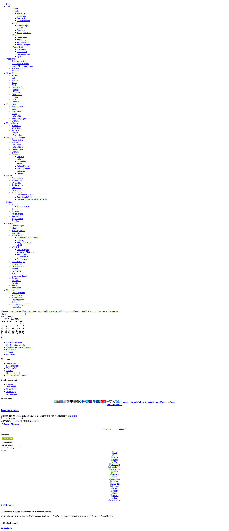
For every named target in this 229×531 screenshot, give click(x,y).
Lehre (14, 114)
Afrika (14, 85)
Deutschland (17, 94)
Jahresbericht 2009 (25, 197)
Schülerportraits (18, 230)
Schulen (15, 142)
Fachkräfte (16, 154)
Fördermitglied (23, 249)
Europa (15, 97)
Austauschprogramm (20, 118)
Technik (15, 11)
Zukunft (15, 9)
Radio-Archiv (17, 185)
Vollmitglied (22, 254)
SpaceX (15, 80)
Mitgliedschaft (18, 235)
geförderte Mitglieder (26, 252)
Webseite (5, 424)
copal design (6, 527)
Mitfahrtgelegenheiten (21, 304)
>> (20, 319)
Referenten (16, 307)
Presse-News (17, 178)
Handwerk (21, 16)
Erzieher (20, 156)
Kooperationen (18, 216)
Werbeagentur (23, 42)
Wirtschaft (16, 35)
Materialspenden (18, 295)
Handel (15, 133)
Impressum (16, 288)
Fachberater (22, 259)
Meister (20, 164)
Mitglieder (16, 247)
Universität (16, 116)
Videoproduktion (24, 32)
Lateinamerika (18, 87)
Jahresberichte (17, 264)
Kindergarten (17, 106)
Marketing (21, 40)
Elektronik (21, 13)
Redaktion (21, 28)
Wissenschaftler (23, 168)
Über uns (15, 228)
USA (14, 99)
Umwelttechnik (23, 20)
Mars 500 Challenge (20, 63)
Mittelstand (16, 128)
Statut (19, 245)
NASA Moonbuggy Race (22, 66)
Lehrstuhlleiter (23, 166)
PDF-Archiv (17, 192)
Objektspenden (18, 300)
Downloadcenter (19, 190)
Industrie (15, 130)
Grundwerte (17, 271)
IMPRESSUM (7, 505)
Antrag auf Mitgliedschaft (27, 238)
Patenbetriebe (17, 214)
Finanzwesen (22, 37)
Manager (20, 173)
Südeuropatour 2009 (25, 195)
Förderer (15, 211)
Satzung (20, 240)
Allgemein (15, 424)
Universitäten (17, 147)
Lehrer (20, 159)
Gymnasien (16, 145)
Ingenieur (21, 171)
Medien (15, 23)
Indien (14, 82)
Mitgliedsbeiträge (24, 242)
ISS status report (114, 404)
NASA (15, 75)
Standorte (16, 233)
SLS (13, 78)
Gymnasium (17, 111)
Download (16, 187)
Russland (15, 90)
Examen (15, 71)
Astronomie (22, 49)
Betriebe (15, 102)
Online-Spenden (18, 292)
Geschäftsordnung (19, 276)
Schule (14, 109)
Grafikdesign (22, 25)
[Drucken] (72, 416)
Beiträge (15, 283)
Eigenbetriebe (17, 218)
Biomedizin (22, 51)
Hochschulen (17, 149)
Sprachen (21, 30)
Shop (14, 302)
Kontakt (15, 285)
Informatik (21, 18)
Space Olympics (18, 68)
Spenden (15, 204)
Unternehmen (22, 257)
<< (6, 319)
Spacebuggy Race (19, 61)
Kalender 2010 (23, 207)
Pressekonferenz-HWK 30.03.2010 (32, 199)
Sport (19, 56)
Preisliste (15, 221)
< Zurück (107, 429)
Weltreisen (16, 92)
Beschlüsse (16, 280)
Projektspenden (18, 297)
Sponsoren (16, 209)
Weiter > (123, 429)
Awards (15, 269)
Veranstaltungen (23, 44)
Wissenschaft (17, 47)
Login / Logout (18, 226)
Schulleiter (21, 161)
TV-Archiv (16, 183)
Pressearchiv (17, 180)
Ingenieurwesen (23, 54)
